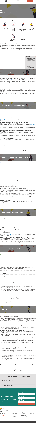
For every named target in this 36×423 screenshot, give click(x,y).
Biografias (14, 416)
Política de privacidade (25, 421)
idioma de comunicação (15, 79)
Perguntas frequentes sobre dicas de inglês (31, 67)
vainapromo (32, 412)
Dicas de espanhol (14, 413)
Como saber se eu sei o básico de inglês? (7, 385)
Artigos (14, 410)
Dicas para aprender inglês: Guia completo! (31, 58)
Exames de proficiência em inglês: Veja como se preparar (31, 65)
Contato (23, 413)
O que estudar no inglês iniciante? (6, 383)
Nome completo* (20, 392)
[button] (6, 1)
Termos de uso (30, 421)
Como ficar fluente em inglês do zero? (7, 378)
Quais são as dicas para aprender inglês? (8, 380)
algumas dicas (10, 220)
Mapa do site (23, 412)
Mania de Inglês (32, 413)
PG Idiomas (32, 410)
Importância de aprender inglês (31, 60)
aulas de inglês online (8, 234)
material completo (7, 205)
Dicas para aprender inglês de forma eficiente (31, 61)
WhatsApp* (21, 400)
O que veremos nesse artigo (30, 59)
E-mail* (21, 396)
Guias (14, 412)
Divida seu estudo (3, 119)
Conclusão (28, 66)
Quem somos (23, 410)
